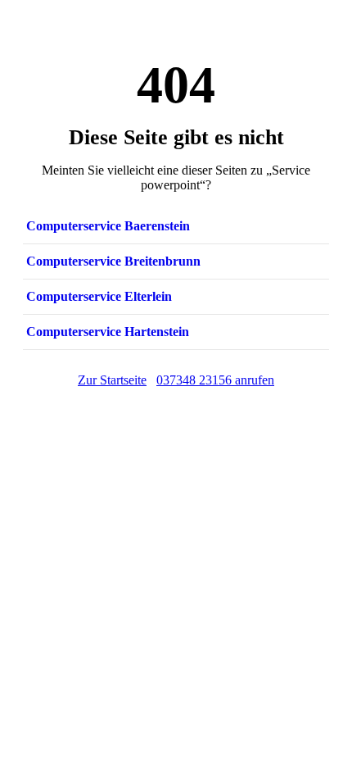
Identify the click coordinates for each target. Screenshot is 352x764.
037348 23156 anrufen (215, 380)
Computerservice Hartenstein (107, 332)
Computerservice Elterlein (99, 296)
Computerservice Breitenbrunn (113, 261)
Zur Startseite (112, 380)
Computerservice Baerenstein (108, 226)
